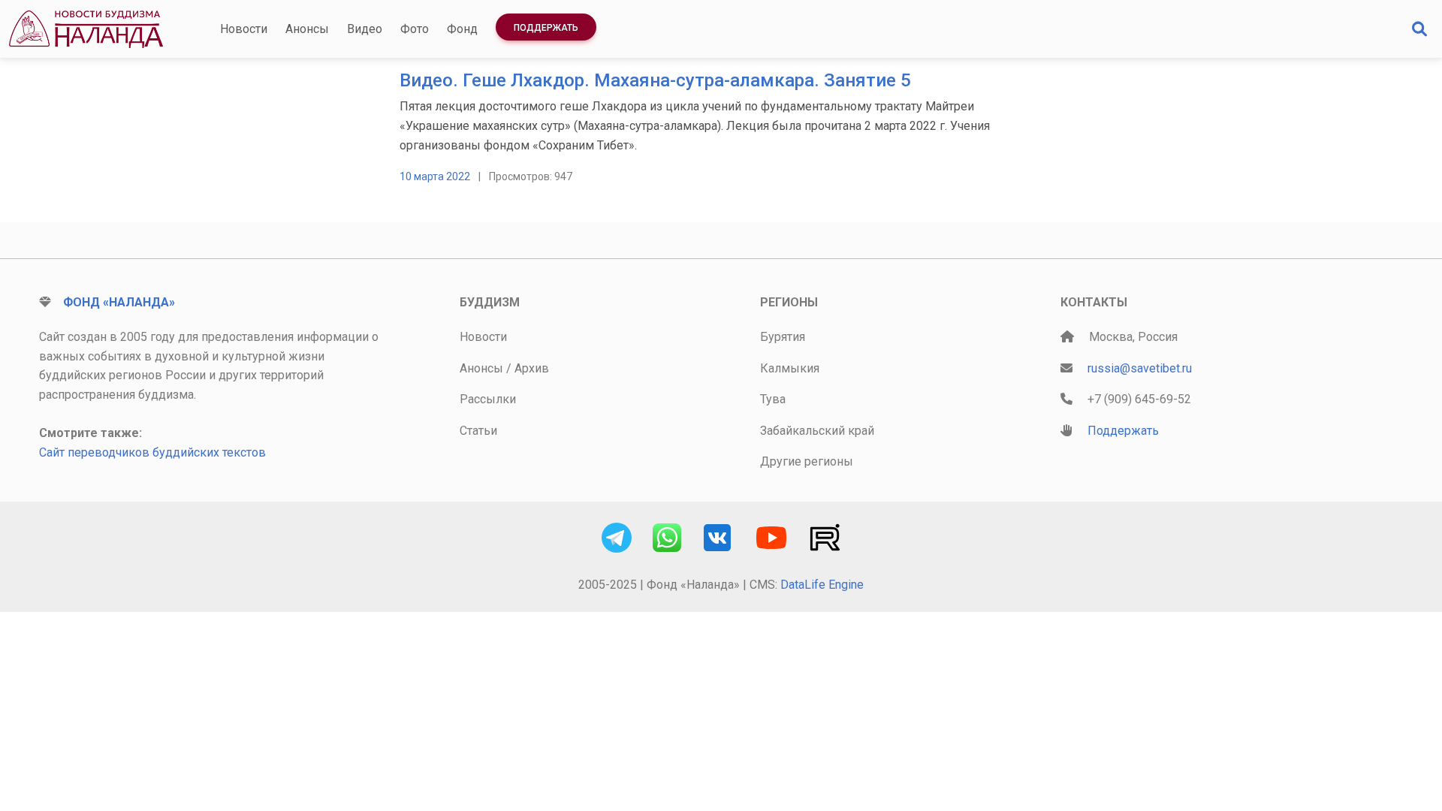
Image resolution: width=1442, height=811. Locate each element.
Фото (414, 29)
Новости (243, 29)
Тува (773, 399)
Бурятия (782, 337)
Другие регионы (806, 461)
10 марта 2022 (435, 176)
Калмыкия (789, 368)
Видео (364, 29)
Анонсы (307, 29)
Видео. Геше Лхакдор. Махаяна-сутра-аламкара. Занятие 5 (655, 80)
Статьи (478, 431)
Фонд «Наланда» (119, 302)
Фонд (462, 29)
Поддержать (546, 28)
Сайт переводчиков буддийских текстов (152, 452)
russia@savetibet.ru (1140, 368)
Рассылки (488, 399)
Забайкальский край (817, 431)
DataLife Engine (822, 584)
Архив (531, 368)
